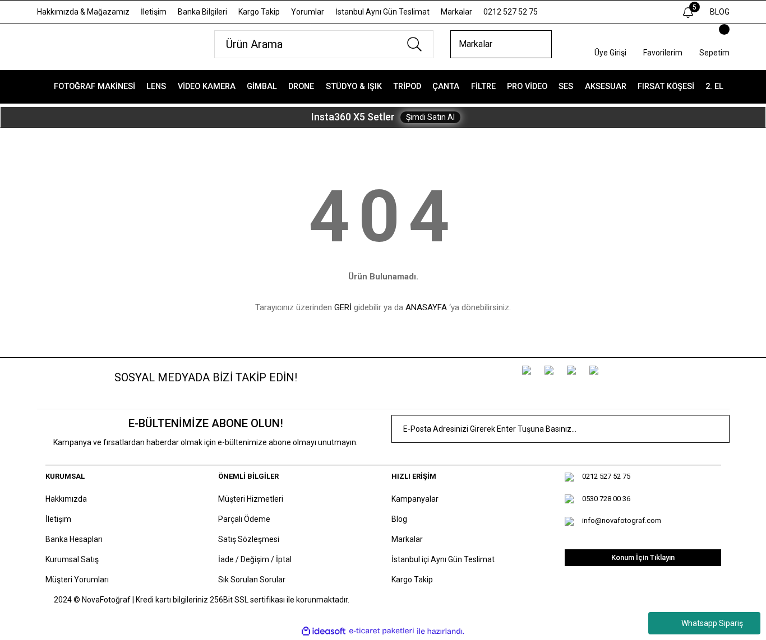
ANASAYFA (426, 307)
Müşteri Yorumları (77, 579)
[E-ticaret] (381, 631)
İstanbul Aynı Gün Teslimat (382, 11)
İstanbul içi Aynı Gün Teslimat (443, 559)
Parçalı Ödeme (244, 519)
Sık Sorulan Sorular (251, 579)
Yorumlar (307, 11)
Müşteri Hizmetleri (250, 498)
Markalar (456, 11)
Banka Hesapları (74, 539)
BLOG (720, 11)
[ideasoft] (323, 631)
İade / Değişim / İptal (255, 559)
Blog (399, 519)
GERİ (343, 307)
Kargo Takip (259, 11)
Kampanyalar (415, 498)
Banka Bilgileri (202, 11)
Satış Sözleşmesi (248, 539)
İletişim (154, 11)
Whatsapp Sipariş (712, 623)
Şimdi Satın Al (430, 117)
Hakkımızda (66, 498)
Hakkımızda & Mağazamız (83, 11)
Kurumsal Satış (72, 559)
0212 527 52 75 (510, 11)
